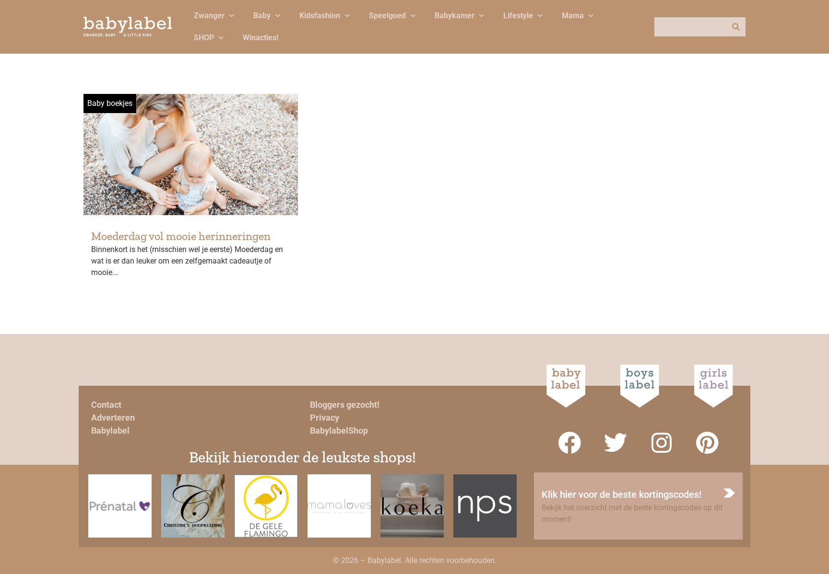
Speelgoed (387, 15)
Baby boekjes (109, 103)
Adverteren (113, 418)
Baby (262, 15)
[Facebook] (569, 442)
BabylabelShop (339, 430)
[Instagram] (661, 442)
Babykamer (454, 15)
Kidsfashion (319, 15)
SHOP (204, 37)
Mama (573, 15)
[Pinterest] (707, 442)
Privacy (324, 418)
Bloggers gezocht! (344, 405)
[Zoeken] (736, 26)
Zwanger (209, 15)
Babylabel (110, 430)
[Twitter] (615, 442)
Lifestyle (518, 15)
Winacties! (260, 37)
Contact (106, 405)
